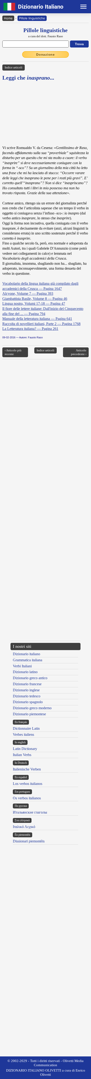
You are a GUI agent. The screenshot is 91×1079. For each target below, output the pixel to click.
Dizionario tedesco (26, 696)
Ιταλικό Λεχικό (24, 827)
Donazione (45, 54)
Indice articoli (13, 67)
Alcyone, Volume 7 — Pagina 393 (27, 293)
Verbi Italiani (22, 666)
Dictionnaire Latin (26, 728)
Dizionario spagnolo (28, 702)
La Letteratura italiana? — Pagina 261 (30, 329)
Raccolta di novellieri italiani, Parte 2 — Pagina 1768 (41, 324)
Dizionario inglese (26, 690)
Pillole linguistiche (32, 18)
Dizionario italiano (26, 654)
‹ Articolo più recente (13, 352)
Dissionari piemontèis (29, 841)
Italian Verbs (22, 755)
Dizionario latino (25, 672)
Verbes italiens (23, 734)
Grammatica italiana (27, 660)
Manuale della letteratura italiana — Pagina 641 (37, 319)
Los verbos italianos (27, 784)
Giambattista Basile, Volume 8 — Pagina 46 (34, 299)
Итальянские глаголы (30, 812)
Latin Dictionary (25, 749)
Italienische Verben (27, 769)
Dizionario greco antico (30, 678)
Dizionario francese (27, 684)
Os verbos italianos (27, 798)
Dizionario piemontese (29, 714)
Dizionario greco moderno (32, 708)
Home (8, 18)
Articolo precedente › (78, 352)
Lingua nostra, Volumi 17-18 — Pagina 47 (33, 303)
